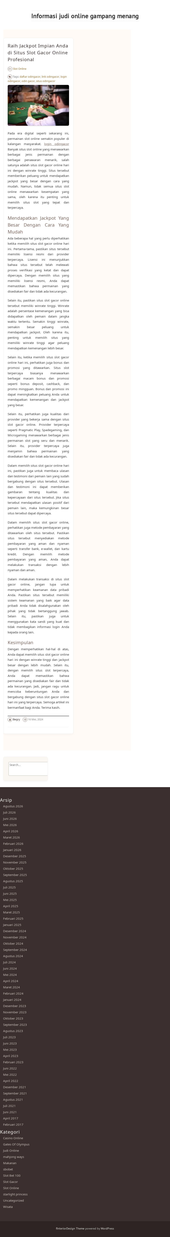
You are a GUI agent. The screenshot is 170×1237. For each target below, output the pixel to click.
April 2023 (10, 1056)
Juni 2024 (10, 968)
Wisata (8, 1207)
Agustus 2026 (13, 806)
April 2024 (10, 981)
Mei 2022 (10, 1074)
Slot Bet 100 (12, 1175)
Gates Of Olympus (16, 1144)
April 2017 (10, 1118)
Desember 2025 (14, 856)
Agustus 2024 (13, 956)
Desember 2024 (14, 931)
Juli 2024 (9, 962)
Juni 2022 (10, 1068)
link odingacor (50, 76)
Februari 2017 (13, 1124)
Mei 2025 (10, 900)
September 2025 (15, 875)
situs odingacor (45, 81)
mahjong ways (13, 1157)
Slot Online (19, 69)
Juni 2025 (10, 893)
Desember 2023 (14, 1006)
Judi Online (11, 1150)
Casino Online (13, 1138)
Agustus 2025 (13, 881)
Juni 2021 (10, 1112)
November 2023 (15, 1012)
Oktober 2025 (13, 868)
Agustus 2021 (13, 1099)
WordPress (107, 1228)
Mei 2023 (10, 1049)
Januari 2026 (12, 850)
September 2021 (15, 1093)
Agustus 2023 (13, 1031)
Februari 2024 (13, 993)
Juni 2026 (10, 818)
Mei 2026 (10, 825)
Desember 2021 (14, 1087)
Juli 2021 (9, 1106)
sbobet (8, 1169)
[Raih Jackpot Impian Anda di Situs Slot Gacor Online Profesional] (38, 128)
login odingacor (56, 144)
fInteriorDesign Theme (70, 1228)
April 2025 (10, 906)
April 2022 (10, 1081)
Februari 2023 (13, 1062)
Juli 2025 (9, 887)
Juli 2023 (9, 1037)
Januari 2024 (12, 1000)
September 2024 (15, 950)
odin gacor (28, 81)
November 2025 (15, 862)
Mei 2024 (10, 975)
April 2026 (10, 831)
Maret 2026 (11, 837)
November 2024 (15, 937)
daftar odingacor (30, 76)
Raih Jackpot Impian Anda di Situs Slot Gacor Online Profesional (38, 52)
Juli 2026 (9, 812)
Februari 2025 (13, 918)
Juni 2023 (10, 1043)
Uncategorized (13, 1200)
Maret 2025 (11, 912)
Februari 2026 (13, 843)
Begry (16, 719)
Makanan (9, 1163)
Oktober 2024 (13, 943)
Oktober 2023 (13, 1018)
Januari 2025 (12, 925)
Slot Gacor (10, 1182)
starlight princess (15, 1194)
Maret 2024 (11, 987)
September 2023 (15, 1024)
